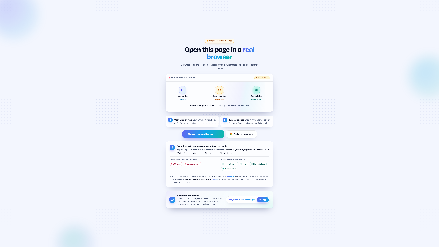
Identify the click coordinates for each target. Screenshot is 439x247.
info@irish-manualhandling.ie (241, 200)
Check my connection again (201, 134)
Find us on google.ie (243, 134)
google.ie (230, 176)
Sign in (215, 179)
